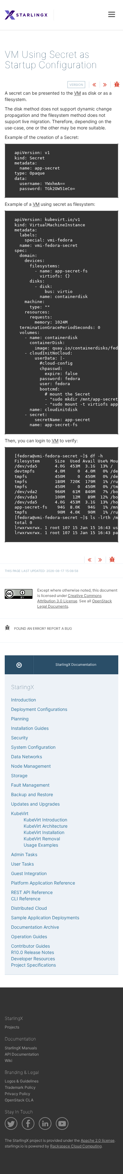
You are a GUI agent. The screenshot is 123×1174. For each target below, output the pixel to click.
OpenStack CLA (19, 1100)
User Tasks (22, 864)
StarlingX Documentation (76, 664)
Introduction (23, 699)
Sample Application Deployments (45, 917)
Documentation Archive (35, 927)
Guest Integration (29, 873)
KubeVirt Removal (42, 838)
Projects (12, 1027)
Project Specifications (33, 965)
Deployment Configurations (39, 709)
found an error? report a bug (42, 628)
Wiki (8, 1060)
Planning (20, 718)
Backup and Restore (32, 794)
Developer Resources (33, 958)
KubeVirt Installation (44, 832)
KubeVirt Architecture (45, 826)
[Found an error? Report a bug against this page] (116, 85)
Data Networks (26, 756)
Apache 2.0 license (97, 1140)
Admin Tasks (24, 854)
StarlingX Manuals (21, 1048)
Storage (19, 775)
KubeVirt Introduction (45, 819)
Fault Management (30, 785)
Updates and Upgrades (35, 804)
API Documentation (22, 1054)
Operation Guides (29, 936)
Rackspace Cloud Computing (76, 1146)
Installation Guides (30, 728)
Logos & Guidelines (21, 1081)
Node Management (31, 766)
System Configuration (33, 747)
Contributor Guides (30, 946)
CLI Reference (25, 898)
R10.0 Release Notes (32, 952)
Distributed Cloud (29, 908)
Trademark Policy (20, 1087)
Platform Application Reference (43, 882)
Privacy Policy (17, 1093)
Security (19, 737)
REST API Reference (32, 892)
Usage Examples (41, 845)
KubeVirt (19, 813)
